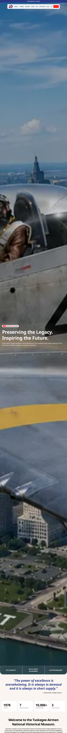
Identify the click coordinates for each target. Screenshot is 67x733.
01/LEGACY (11, 670)
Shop (48, 6)
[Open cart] (52, 6)
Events (32, 6)
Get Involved (42, 6)
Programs (27, 6)
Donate (56, 6)
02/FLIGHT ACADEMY (33, 670)
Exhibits (22, 6)
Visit (37, 6)
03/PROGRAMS (55, 670)
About (16, 6)
